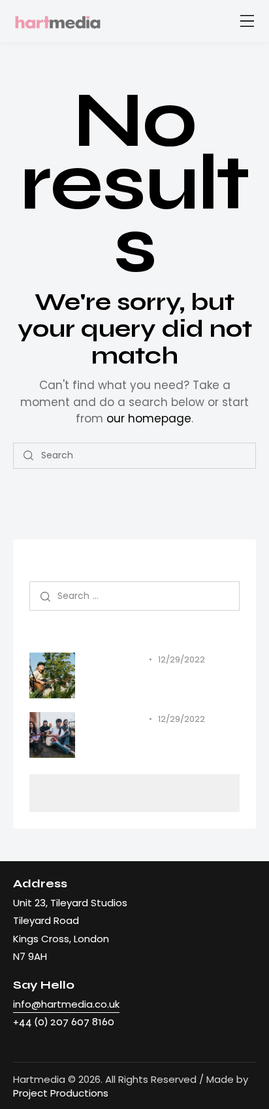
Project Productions (60, 1093)
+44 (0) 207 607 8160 (63, 1021)
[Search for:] (134, 595)
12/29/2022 (181, 659)
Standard (114, 660)
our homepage (148, 418)
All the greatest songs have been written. (152, 741)
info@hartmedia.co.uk (66, 1004)
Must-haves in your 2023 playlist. (162, 682)
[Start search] (28, 456)
